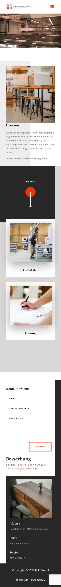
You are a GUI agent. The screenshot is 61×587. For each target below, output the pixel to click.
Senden (40, 446)
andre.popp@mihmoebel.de (22, 468)
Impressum (22, 579)
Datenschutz (38, 579)
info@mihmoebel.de (20, 543)
